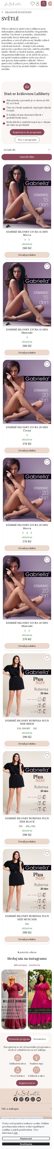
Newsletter (39, 1039)
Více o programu (27, 139)
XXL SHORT (23, 728)
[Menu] (50, 3)
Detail (21, 254)
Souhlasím (26, 1144)
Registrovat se (27, 1083)
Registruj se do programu (27, 132)
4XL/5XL (31, 826)
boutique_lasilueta (21, 1099)
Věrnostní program (19, 1039)
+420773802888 (33, 1099)
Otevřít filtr (27, 157)
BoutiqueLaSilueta (15, 1099)
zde (16, 1132)
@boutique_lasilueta (27, 965)
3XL (35, 728)
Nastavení (26, 1138)
